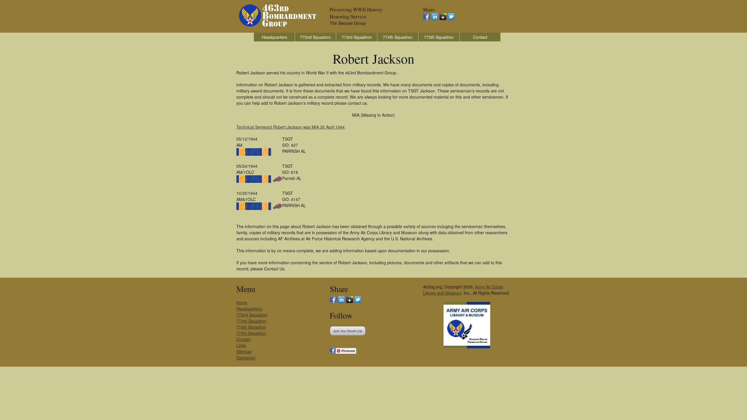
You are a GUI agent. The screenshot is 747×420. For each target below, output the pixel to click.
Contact (480, 37)
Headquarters (274, 37)
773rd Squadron (357, 37)
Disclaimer (246, 357)
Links (241, 345)
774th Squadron (398, 37)
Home (241, 302)
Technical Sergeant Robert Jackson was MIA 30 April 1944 (290, 127)
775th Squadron (439, 37)
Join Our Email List (347, 331)
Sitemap (244, 351)
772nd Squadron (315, 37)
